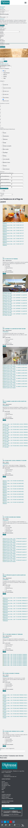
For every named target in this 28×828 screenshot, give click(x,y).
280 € (6, 532)
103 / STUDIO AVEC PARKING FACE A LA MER (13, 731)
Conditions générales (6, 794)
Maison (5, 74)
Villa (5, 78)
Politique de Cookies (6, 795)
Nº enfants (2, 40)
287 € (6, 592)
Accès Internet (6, 169)
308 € (6, 271)
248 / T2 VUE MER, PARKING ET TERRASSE (13, 634)
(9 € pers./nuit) (6, 264)
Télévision (5, 139)
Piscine (4, 132)
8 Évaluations (6, 637)
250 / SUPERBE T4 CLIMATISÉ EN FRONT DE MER (14, 328)
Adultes (2, 32)
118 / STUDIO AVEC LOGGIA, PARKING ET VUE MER (14, 460)
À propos (4, 786)
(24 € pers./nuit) (6, 337)
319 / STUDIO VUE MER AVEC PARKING (12, 517)
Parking (4, 155)
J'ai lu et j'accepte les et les (12, 812)
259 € (6, 475)
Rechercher (2, 6)
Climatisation (6, 136)
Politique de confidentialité (7, 798)
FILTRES (2, 8)
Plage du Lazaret (6, 100)
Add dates (2, 25)
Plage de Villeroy (6, 97)
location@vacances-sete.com (10, 776)
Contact (3, 788)
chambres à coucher (4, 43)
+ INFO (4, 273)
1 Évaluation (5, 331)
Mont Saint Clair (5, 94)
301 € (6, 418)
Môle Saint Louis (6, 91)
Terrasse (5, 165)
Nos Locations (5, 782)
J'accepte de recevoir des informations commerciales (11, 815)
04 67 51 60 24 (7, 775)
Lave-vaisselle (6, 159)
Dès (3, 271)
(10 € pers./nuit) (6, 525)
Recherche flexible (4, 14)
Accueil (3, 781)
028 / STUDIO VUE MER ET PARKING (11, 673)
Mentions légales (5, 797)
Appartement (7, 72)
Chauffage (5, 152)
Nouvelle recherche (4, 64)
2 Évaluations (6, 463)
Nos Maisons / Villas (6, 785)
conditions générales (16, 812)
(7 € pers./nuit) (6, 411)
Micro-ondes (6, 149)
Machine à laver (6, 162)
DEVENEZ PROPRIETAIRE (7, 801)
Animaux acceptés (7, 145)
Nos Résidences (5, 784)
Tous (5, 70)
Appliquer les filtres (4, 188)
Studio (5, 76)
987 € (6, 344)
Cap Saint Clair (5, 84)
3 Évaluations (6, 405)
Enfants (2, 36)
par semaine (10, 271)
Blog (3, 789)
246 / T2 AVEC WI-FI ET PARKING (10, 258)
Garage (4, 142)
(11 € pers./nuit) (6, 643)
